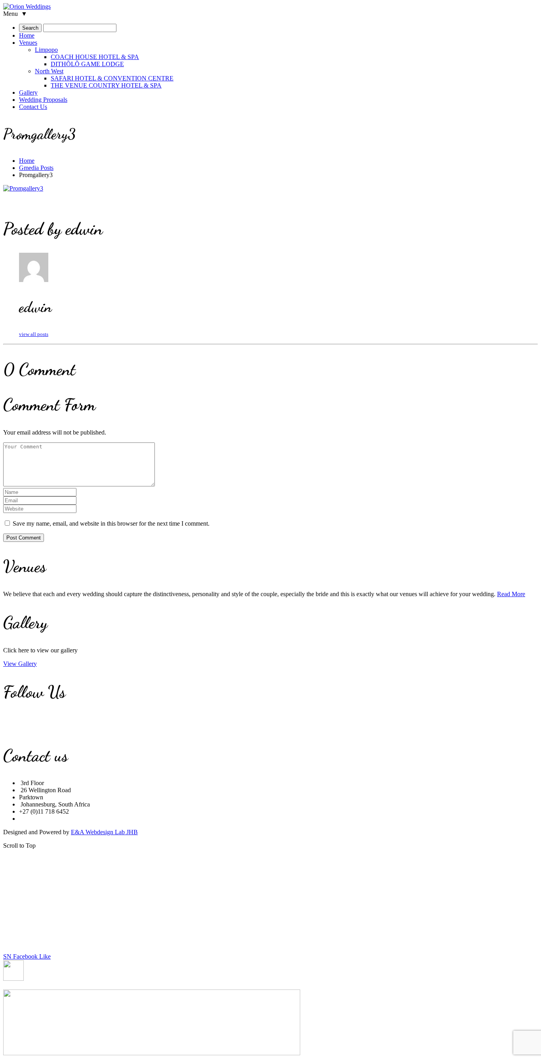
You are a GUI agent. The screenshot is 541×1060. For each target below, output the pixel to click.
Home (26, 160)
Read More (511, 594)
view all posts (33, 334)
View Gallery (20, 663)
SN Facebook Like (27, 956)
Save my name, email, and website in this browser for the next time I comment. (111, 523)
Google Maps (120, 818)
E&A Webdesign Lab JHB (104, 832)
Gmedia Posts (36, 167)
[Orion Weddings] (27, 6)
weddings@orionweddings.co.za (60, 818)
